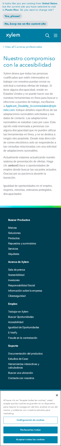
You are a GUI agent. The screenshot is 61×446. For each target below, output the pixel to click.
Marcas (12, 227)
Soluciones (14, 233)
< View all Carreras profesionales (22, 46)
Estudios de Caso (18, 358)
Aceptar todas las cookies (30, 440)
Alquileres (13, 254)
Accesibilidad (15, 322)
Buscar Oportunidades (21, 316)
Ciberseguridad (17, 296)
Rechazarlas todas (30, 430)
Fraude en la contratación (22, 337)
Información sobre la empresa (25, 290)
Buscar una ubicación (20, 372)
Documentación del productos (25, 353)
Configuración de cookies (30, 420)
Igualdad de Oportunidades (23, 327)
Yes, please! (12, 16)
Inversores (14, 280)
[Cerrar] (57, 395)
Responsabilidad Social (21, 285)
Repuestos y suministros (22, 243)
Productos (14, 238)
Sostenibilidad (16, 275)
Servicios (13, 248)
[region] (30, 418)
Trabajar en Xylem (18, 311)
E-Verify (12, 332)
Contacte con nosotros (21, 378)
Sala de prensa (16, 269)
